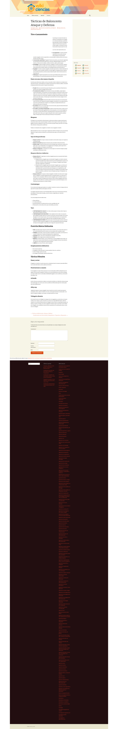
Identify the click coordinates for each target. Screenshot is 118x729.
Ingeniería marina (62, 663)
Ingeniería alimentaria (63, 432)
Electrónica (61, 389)
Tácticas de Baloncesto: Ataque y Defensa (41, 313)
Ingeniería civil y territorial (63, 440)
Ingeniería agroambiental (63, 425)
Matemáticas (61, 698)
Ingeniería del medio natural (64, 521)
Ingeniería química (62, 677)
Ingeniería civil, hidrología (63, 445)
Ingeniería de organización (63, 493)
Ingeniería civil (61, 438)
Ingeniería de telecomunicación (64, 517)
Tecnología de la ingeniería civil (64, 712)
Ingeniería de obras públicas (64, 481)
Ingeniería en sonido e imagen (64, 590)
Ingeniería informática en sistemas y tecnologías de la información (64, 653)
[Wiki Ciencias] (59, 7)
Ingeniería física (62, 610)
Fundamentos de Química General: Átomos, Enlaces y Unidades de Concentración (49, 376)
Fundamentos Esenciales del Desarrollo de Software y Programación (49, 371)
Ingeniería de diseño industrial (64, 456)
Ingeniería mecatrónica (63, 670)
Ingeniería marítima (62, 665)
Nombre (33, 343)
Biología (86, 65)
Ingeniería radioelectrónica (64, 679)
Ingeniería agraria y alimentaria (64, 413)
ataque (59, 27)
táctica (38, 29)
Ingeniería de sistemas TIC (63, 509)
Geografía (79, 68)
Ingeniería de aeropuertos (63, 452)
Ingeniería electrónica (63, 528)
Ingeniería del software (63, 523)
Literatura (87, 68)
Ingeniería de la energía (63, 463)
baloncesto (63, 27)
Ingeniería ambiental (62, 434)
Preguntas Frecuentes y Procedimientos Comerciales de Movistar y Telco (49, 380)
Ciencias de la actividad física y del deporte (48, 27)
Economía (87, 73)
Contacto (48, 15)
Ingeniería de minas (62, 477)
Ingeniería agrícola (62, 418)
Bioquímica (61, 372)
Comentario (33, 329)
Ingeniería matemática (63, 667)
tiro (40, 29)
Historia (79, 70)
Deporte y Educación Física (64, 385)
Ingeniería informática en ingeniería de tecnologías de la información (64, 649)
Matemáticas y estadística (63, 702)
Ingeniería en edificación (63, 551)
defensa (32, 29)
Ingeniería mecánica (62, 668)
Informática (61, 401)
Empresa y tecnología (63, 391)
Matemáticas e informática (64, 700)
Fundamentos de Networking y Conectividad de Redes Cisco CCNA (49, 385)
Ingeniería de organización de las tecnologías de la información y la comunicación (64, 496)
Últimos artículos (35, 15)
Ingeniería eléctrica (62, 524)
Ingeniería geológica (62, 618)
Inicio (28, 15)
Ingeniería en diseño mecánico (64, 549)
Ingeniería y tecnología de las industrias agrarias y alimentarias (64, 690)
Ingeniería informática (63, 630)
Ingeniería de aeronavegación (64, 450)
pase (35, 29)
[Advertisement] (41, 46)
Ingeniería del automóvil (63, 519)
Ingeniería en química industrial (64, 572)
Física (60, 393)
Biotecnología (61, 374)
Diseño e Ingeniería (62, 387)
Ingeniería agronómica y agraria (64, 430)
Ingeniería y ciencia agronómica (64, 686)
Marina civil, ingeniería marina (64, 693)
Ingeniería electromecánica (64, 526)
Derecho (79, 73)
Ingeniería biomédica (62, 436)
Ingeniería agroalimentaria (63, 420)
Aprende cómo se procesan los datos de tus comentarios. (40, 358)
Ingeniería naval (61, 675)
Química (60, 705)
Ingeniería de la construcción (64, 461)
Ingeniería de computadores (64, 454)
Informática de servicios (63, 403)
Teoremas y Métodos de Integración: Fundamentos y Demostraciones (49, 367)
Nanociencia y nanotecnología (64, 703)
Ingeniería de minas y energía (64, 479)
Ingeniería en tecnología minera (64, 592)
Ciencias (79, 65)
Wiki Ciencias (30, 726)
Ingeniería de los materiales (64, 465)
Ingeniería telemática (62, 684)
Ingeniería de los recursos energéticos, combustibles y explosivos (64, 471)
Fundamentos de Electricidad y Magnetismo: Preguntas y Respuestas (50, 315)
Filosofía (86, 70)
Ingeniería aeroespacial (63, 405)
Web (32, 349)
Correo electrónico (33, 346)
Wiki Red (42, 15)
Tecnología (61, 707)
